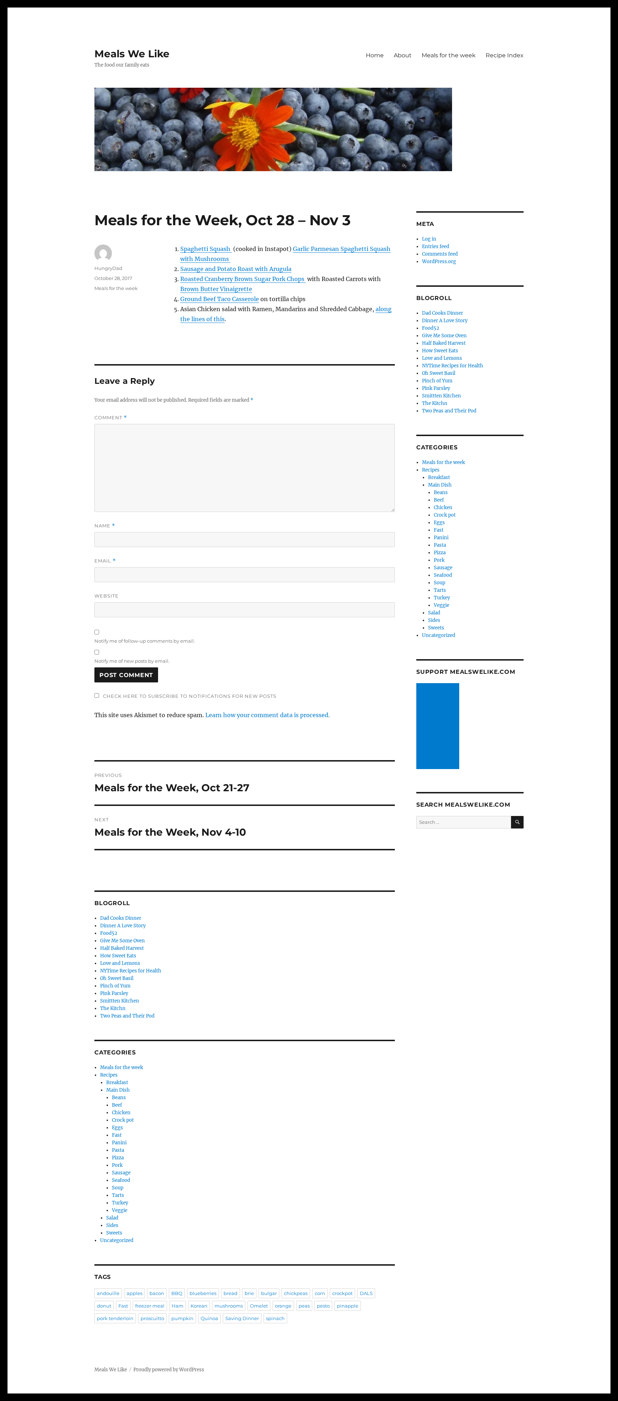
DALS (366, 1293)
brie (249, 1293)
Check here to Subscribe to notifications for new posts (189, 696)
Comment (110, 418)
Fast (117, 1135)
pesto (323, 1306)
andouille (108, 1293)
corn (320, 1293)
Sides (112, 1225)
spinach (275, 1318)
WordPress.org (439, 262)
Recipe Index (505, 55)
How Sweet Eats (118, 956)
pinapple (347, 1306)
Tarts (118, 1195)
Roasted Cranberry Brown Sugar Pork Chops (243, 278)
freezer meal (150, 1306)
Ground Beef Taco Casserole (219, 299)
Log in (429, 239)
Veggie (119, 1210)
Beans (119, 1098)
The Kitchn (113, 1008)
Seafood (121, 1180)
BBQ (176, 1293)
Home (375, 55)
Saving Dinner (242, 1318)
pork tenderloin (115, 1318)
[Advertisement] (438, 727)
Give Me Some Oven (122, 941)
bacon (156, 1293)
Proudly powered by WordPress (168, 1370)
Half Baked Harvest (122, 948)
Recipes (109, 1075)
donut (104, 1306)
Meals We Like (132, 54)
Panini (119, 1143)
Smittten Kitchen (119, 1001)
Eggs (117, 1128)
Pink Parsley (114, 993)
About (403, 55)
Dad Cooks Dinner (120, 918)
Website (106, 596)
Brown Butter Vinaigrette (216, 289)
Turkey (120, 1203)
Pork (117, 1165)
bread (230, 1293)
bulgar (269, 1293)
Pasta (118, 1150)
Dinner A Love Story (123, 926)
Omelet (259, 1306)
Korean (199, 1306)
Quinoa (209, 1318)
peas (304, 1306)
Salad (112, 1218)
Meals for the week (449, 55)
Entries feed (435, 246)
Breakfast (117, 1082)
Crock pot (123, 1120)
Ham (177, 1306)
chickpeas (296, 1293)
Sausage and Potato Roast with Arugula (235, 268)
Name (104, 526)
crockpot (342, 1293)
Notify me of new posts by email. (132, 661)
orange (283, 1306)
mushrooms (229, 1306)
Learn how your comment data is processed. (267, 715)
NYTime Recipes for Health (130, 971)
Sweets (114, 1233)
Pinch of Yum (115, 986)
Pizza (118, 1158)
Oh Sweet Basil (116, 978)
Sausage (121, 1173)
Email (105, 561)
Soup (117, 1188)
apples (134, 1293)
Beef (117, 1105)
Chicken (121, 1113)
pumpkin (182, 1318)
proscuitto (152, 1318)
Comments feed (440, 254)
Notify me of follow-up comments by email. (144, 641)
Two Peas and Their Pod (127, 1016)
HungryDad (108, 268)
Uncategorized (116, 1240)
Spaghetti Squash (206, 248)
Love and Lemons (120, 963)
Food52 (108, 933)
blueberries (203, 1293)
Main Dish (118, 1090)
